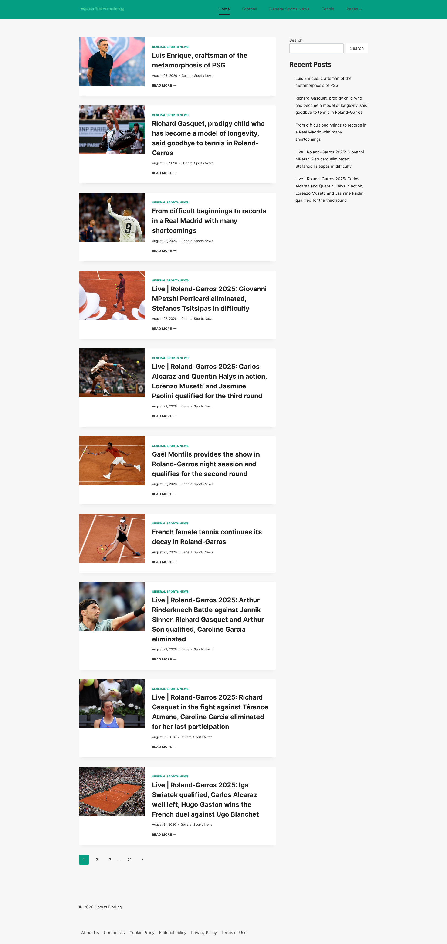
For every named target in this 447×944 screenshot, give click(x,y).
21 (129, 859)
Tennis (328, 9)
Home (224, 9)
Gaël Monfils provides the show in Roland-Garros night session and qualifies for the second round (206, 464)
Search (295, 40)
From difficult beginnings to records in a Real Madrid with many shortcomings (209, 220)
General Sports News (289, 9)
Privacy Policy (204, 932)
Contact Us (114, 932)
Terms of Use (234, 932)
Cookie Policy (141, 932)
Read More (164, 85)
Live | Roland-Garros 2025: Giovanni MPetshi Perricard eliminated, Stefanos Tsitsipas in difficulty (209, 298)
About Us (90, 932)
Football (249, 9)
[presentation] (112, 61)
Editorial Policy (172, 932)
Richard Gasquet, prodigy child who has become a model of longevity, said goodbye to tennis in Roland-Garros (331, 105)
